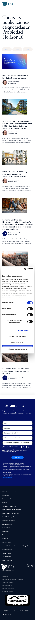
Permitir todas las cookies (17, 336)
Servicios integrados (8, 517)
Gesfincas (5, 495)
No (29, 447)
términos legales (10, 451)
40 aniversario (6, 557)
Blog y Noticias (7, 560)
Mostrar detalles (23, 330)
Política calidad (7, 585)
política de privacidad (18, 450)
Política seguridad (8, 588)
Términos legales (7, 582)
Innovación (5, 531)
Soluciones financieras (9, 506)
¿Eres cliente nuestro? (10, 447)
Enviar (17, 457)
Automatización (7, 524)
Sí (23, 447)
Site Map (5, 576)
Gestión (4, 502)
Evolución (5, 538)
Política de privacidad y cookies (12, 579)
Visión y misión (6, 553)
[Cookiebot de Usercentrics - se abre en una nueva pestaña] (25, 269)
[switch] (30, 308)
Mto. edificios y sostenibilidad (11, 510)
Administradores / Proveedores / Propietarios (16, 546)
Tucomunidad (6, 499)
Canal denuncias (7, 591)
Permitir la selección (17, 343)
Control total (6, 528)
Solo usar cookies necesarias (17, 349)
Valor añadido (6, 535)
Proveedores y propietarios (10, 513)
